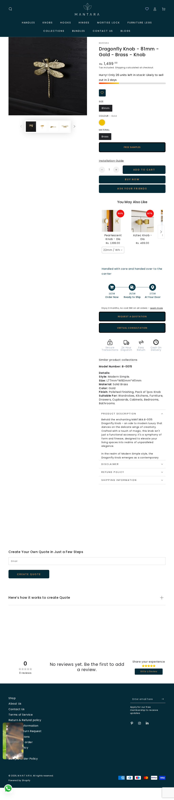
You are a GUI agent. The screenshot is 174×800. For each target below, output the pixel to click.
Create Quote (29, 574)
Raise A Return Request (24, 731)
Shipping (120, 67)
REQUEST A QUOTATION (132, 316)
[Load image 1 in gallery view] (31, 126)
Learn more (156, 308)
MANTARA (104, 43)
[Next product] (161, 232)
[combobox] (113, 250)
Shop (12, 698)
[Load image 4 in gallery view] (64, 126)
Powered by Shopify (19, 780)
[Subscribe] (164, 699)
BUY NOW (132, 179)
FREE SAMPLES (132, 147)
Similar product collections (118, 360)
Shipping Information (23, 726)
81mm (106, 108)
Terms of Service (20, 715)
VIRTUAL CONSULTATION (132, 328)
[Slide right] (74, 126)
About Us (14, 704)
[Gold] (102, 122)
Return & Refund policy (24, 720)
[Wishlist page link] (145, 9)
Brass (105, 136)
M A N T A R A (25, 775)
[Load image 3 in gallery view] (53, 126)
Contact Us (16, 709)
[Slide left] (21, 126)
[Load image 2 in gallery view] (42, 126)
